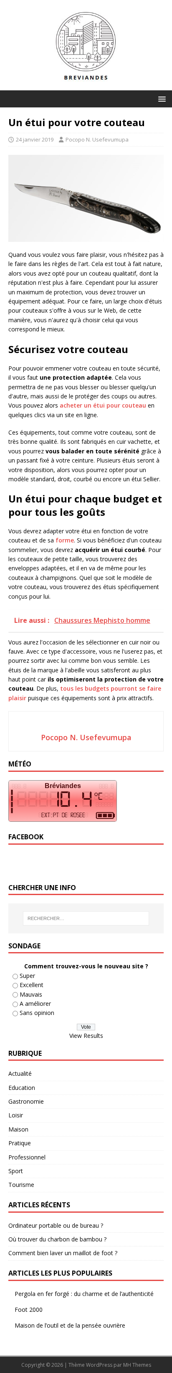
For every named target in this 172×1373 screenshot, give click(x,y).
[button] (160, 98)
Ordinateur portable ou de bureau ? (55, 1225)
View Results (86, 1036)
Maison (18, 1129)
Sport (15, 1171)
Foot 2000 (29, 1309)
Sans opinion (37, 1013)
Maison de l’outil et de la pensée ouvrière (70, 1325)
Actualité (20, 1073)
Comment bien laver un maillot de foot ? (62, 1253)
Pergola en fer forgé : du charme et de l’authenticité (84, 1294)
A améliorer (35, 1003)
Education (21, 1088)
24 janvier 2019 (34, 139)
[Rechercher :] (86, 918)
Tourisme (21, 1185)
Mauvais (31, 994)
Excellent (31, 985)
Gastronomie (26, 1101)
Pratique (19, 1143)
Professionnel (27, 1157)
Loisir (15, 1115)
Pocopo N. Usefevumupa (97, 139)
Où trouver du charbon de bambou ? (57, 1239)
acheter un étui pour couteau (103, 405)
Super (27, 976)
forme (65, 540)
